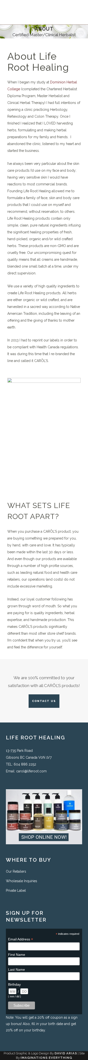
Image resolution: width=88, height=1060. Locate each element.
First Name (16, 955)
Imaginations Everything (46, 1058)
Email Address (20, 939)
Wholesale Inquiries (21, 881)
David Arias (66, 1053)
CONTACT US (44, 701)
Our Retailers (16, 871)
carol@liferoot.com (31, 771)
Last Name (16, 969)
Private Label (16, 890)
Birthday (14, 984)
